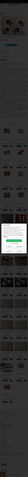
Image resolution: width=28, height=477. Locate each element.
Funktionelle (8, 251)
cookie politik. (20, 235)
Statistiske (19, 251)
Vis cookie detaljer (14, 243)
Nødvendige (8, 246)
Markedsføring (19, 246)
